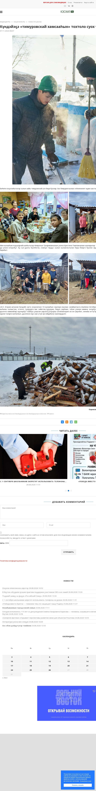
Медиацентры (5, 22)
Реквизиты (78, 3)
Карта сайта (89, 3)
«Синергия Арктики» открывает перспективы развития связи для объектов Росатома (38, 618)
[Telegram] (71, 422)
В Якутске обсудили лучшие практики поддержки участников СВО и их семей (35, 592)
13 (68, 661)
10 (12, 661)
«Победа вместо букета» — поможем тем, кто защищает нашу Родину (32, 604)
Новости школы (35, 22)
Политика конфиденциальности (13, 561)
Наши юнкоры (19, 22)
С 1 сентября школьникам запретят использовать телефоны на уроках (32, 600)
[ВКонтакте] (62, 422)
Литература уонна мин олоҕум (15, 622)
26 (50, 670)
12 (50, 661)
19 (50, 665)
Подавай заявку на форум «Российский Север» (22, 596)
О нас (70, 3)
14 (87, 661)
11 (31, 661)
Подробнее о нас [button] (85, 781)
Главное (51, 414)
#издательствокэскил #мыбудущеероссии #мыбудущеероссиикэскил (23, 414)
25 (31, 670)
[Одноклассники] (66, 422)
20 (68, 665)
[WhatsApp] (75, 422)
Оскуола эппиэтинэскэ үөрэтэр (15, 588)
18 (31, 665)
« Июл (4, 677)
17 (12, 665)
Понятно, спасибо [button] (78, 785)
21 (87, 665)
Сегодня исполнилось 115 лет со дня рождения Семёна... (33, 481)
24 (12, 670)
